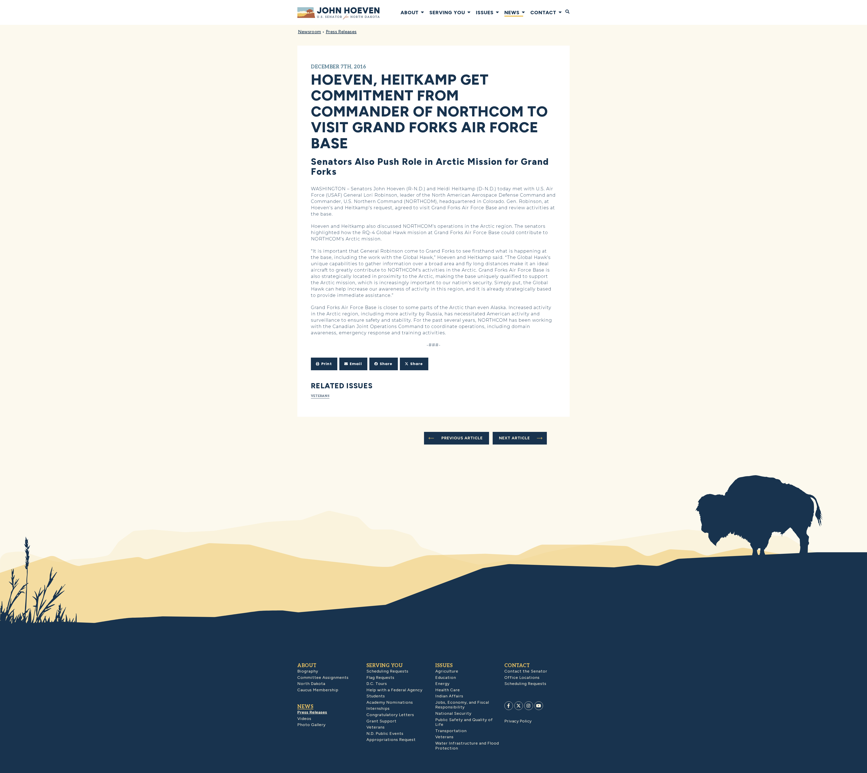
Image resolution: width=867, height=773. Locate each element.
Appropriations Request (391, 739)
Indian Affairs (449, 696)
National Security (453, 713)
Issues (485, 12)
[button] (324, 364)
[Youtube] (538, 705)
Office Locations (522, 677)
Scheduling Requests (387, 671)
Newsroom (309, 31)
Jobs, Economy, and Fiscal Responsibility (462, 705)
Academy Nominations (389, 702)
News (512, 12)
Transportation (451, 730)
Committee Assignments (323, 677)
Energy (442, 683)
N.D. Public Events (384, 733)
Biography (307, 671)
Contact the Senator (525, 671)
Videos (304, 718)
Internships (378, 708)
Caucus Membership (317, 689)
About (410, 12)
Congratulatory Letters (390, 714)
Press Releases (341, 31)
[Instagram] (528, 705)
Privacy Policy (518, 721)
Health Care (447, 689)
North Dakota (311, 683)
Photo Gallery (311, 724)
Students (375, 696)
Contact (543, 12)
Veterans (320, 396)
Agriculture (446, 671)
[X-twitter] (518, 705)
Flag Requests (380, 677)
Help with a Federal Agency (394, 689)
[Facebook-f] (508, 705)
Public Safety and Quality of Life (464, 722)
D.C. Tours (376, 683)
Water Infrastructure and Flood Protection (467, 746)
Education (445, 677)
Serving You (447, 12)
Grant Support (381, 721)
